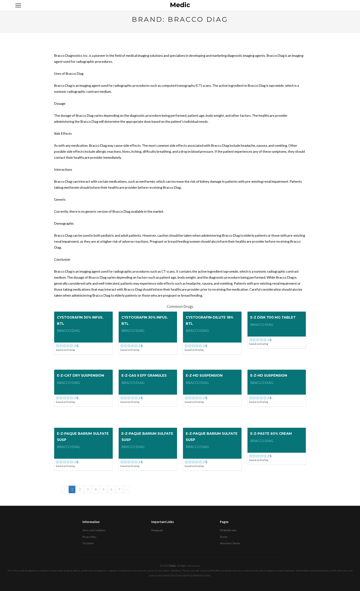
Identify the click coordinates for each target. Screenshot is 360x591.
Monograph (157, 530)
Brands (224, 536)
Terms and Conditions (93, 530)
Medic (180, 5)
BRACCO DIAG (68, 330)
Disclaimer (88, 543)
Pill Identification (228, 530)
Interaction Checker (230, 543)
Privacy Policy (89, 536)
